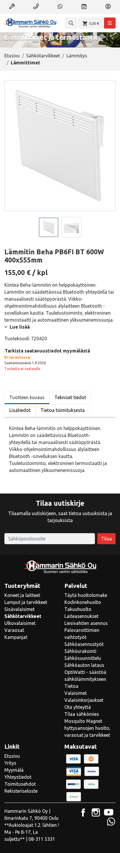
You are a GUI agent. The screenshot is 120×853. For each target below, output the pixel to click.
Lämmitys (76, 55)
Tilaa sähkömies (81, 714)
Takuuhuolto (77, 609)
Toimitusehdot (20, 784)
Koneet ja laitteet (22, 595)
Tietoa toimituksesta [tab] (62, 410)
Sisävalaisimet (19, 609)
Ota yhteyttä (77, 707)
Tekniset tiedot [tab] (70, 397)
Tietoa (71, 686)
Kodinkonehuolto (82, 602)
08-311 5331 (42, 839)
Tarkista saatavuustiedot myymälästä (47, 350)
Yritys (10, 763)
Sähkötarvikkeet (43, 55)
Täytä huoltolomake (85, 595)
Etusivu (12, 55)
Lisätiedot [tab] (20, 410)
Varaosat (14, 630)
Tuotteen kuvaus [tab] (27, 397)
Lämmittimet (25, 62)
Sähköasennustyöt (84, 644)
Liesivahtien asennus (86, 623)
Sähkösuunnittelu (82, 658)
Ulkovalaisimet (20, 623)
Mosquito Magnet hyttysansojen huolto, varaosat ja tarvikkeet (87, 728)
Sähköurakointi (80, 651)
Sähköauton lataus (84, 665)
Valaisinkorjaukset (83, 700)
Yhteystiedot (17, 777)
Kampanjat (15, 637)
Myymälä (14, 770)
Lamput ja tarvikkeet (25, 602)
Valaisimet (75, 693)
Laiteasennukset (81, 616)
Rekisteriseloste (21, 791)
